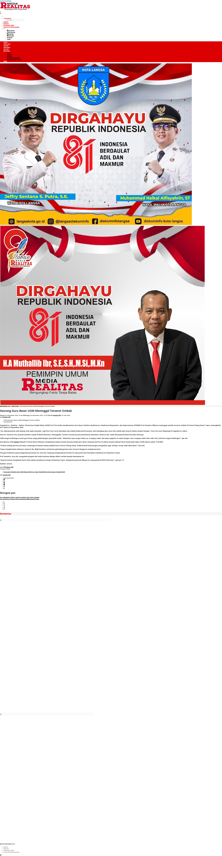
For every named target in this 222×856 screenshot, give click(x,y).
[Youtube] (4, 485)
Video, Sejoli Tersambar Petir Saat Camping (19, 497)
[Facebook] (4, 480)
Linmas (16, 442)
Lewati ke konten (5, 1)
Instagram (11, 32)
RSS (9, 39)
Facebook (11, 30)
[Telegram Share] (4, 507)
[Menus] (0, 12)
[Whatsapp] (4, 509)
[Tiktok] (4, 486)
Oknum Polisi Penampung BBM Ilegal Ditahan (19, 499)
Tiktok (10, 37)
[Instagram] (4, 481)
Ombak (7, 467)
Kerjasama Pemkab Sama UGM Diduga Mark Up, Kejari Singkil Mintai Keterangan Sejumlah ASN (34, 472)
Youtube (11, 36)
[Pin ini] (4, 505)
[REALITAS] (15, 10)
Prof (36, 449)
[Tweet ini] (4, 504)
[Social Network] (4, 29)
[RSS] (4, 488)
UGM (11, 467)
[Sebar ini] (3, 502)
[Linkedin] (4, 483)
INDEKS (5, 847)
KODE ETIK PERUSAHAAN (11, 852)
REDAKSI (6, 849)
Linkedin (11, 34)
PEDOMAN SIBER (8, 850)
